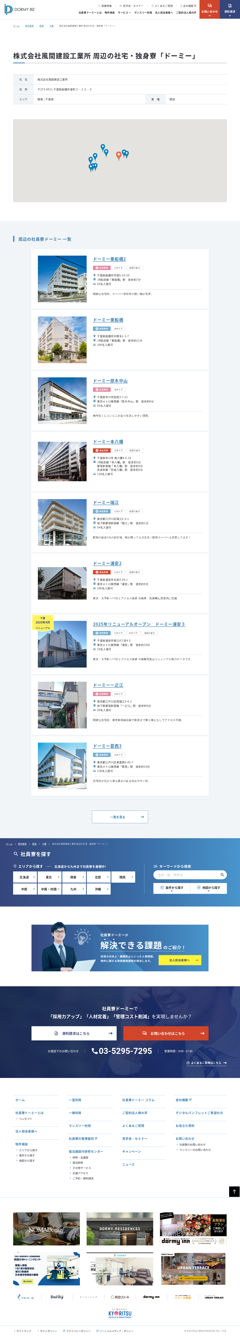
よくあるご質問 (162, 5)
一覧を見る (117, 817)
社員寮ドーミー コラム (138, 1100)
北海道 (24, 877)
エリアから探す (28, 1150)
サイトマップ (23, 1331)
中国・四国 (49, 889)
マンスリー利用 (143, 12)
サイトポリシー (48, 1331)
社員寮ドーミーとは (90, 12)
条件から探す (172, 887)
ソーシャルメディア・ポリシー (117, 1331)
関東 (41, 25)
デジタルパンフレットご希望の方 (199, 1112)
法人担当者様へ (164, 12)
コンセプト (25, 1119)
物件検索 (110, 12)
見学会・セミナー (131, 5)
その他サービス (82, 1168)
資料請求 (230, 8)
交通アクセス (80, 1173)
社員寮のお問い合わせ (192, 1144)
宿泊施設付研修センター (86, 1151)
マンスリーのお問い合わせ (195, 1150)
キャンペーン (131, 1151)
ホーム (16, 25)
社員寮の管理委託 (81, 1138)
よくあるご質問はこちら (206, 1063)
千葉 (51, 25)
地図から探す (208, 887)
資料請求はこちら (72, 1033)
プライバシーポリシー (78, 1331)
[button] (124, 153)
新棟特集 (107, 5)
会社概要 (188, 5)
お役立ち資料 (185, 1125)
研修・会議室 (80, 1157)
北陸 (98, 877)
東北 (49, 877)
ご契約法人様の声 (186, 12)
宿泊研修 (78, 1162)
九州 (73, 889)
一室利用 (75, 1100)
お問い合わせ (209, 8)
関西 (122, 877)
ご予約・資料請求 (83, 1178)
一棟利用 (75, 1112)
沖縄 (98, 889)
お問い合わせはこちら (163, 1033)
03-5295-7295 (125, 1051)
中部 (24, 889)
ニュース (128, 1164)
